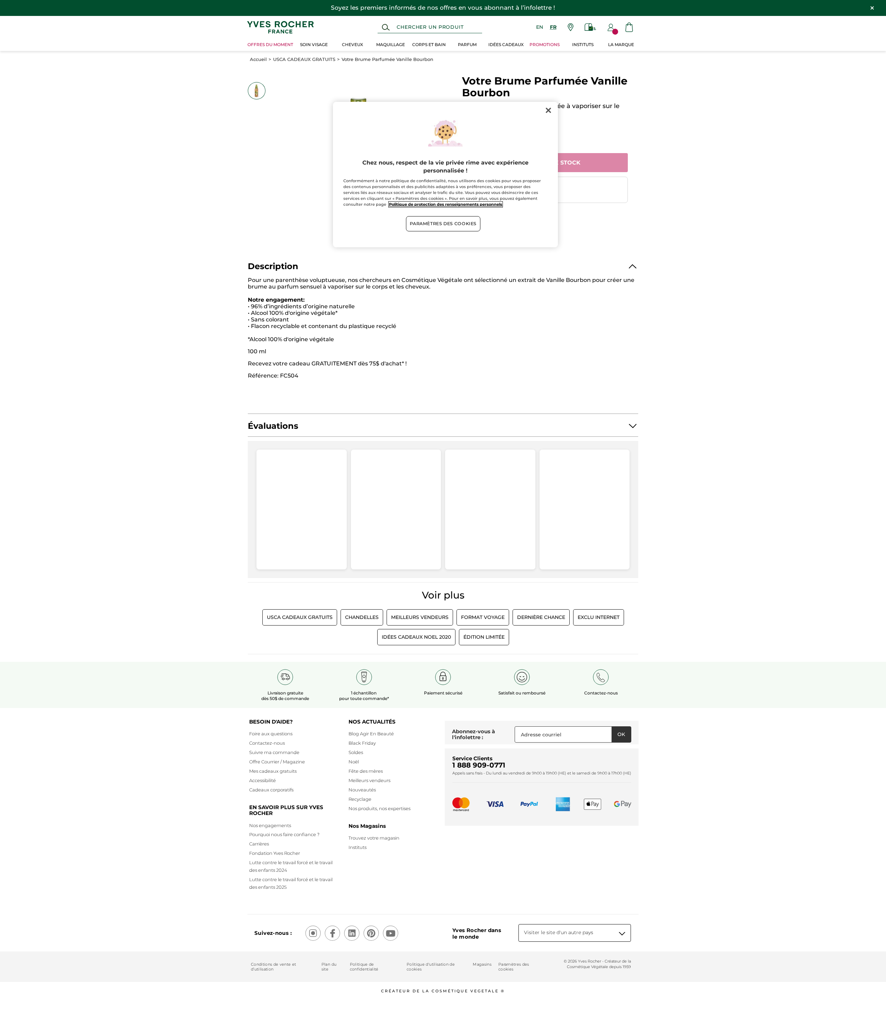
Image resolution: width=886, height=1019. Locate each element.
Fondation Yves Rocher (274, 853)
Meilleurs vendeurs (369, 780)
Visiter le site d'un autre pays (558, 932)
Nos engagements (270, 825)
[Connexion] (610, 27)
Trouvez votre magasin (374, 838)
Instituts (358, 847)
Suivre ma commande (274, 752)
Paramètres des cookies (513, 967)
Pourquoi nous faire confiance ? (284, 834)
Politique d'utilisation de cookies (431, 967)
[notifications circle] (615, 32)
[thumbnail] (256, 90)
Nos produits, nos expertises (379, 808)
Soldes (356, 752)
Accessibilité (262, 780)
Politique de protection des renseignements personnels (445, 204)
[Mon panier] (629, 27)
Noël (354, 761)
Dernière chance (541, 617)
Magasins (482, 964)
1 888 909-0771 (478, 765)
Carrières (259, 844)
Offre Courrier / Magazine (277, 761)
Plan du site (329, 967)
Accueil (258, 59)
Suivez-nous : (273, 933)
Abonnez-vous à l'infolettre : (473, 734)
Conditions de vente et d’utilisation (273, 967)
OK (621, 734)
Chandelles (362, 617)
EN (539, 27)
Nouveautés (362, 789)
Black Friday (362, 743)
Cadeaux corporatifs (271, 789)
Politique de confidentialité (364, 967)
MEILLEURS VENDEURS (420, 617)
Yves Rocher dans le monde (476, 933)
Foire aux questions (270, 733)
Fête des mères (366, 771)
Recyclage (360, 799)
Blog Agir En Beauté (371, 733)
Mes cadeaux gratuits (273, 771)
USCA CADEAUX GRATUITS (304, 59)
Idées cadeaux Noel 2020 (416, 637)
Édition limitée (484, 637)
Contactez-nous (267, 743)
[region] (445, 174)
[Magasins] (570, 27)
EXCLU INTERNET (599, 617)
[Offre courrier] (590, 27)
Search (386, 27)
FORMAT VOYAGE (483, 617)
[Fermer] (548, 110)
